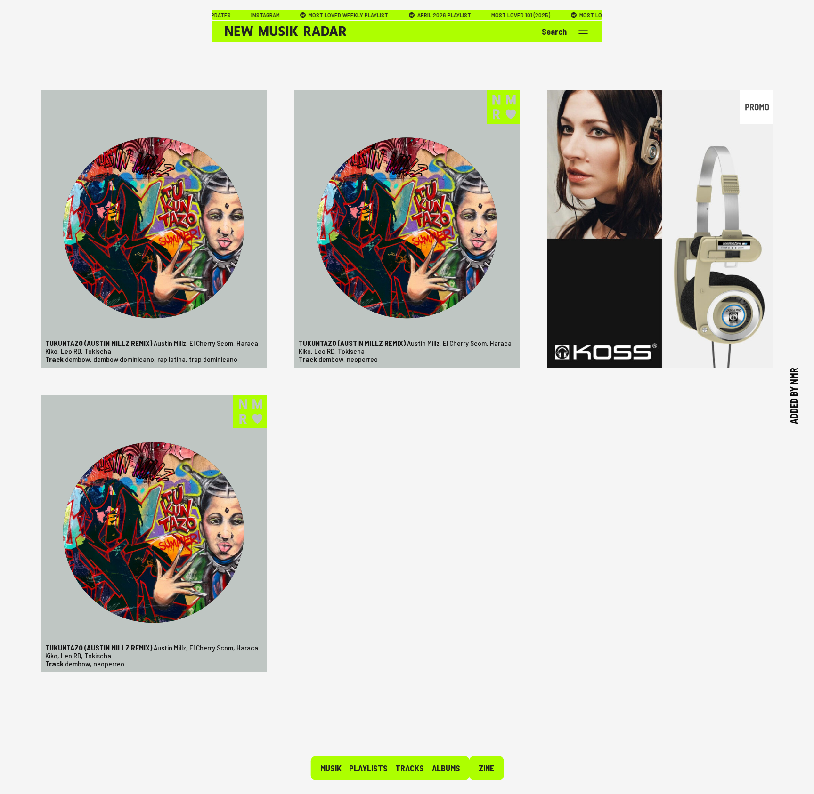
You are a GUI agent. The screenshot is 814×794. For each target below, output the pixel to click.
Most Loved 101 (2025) (476, 15)
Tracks (409, 768)
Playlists (368, 768)
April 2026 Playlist (398, 15)
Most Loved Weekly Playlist (303, 15)
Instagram (220, 15)
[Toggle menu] (583, 32)
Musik (331, 768)
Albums (446, 768)
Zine (486, 768)
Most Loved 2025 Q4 (561, 15)
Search (554, 31)
